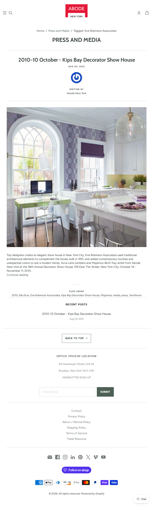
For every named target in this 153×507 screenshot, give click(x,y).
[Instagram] (65, 457)
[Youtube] (103, 457)
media (116, 295)
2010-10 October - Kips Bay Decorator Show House (76, 60)
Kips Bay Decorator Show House (80, 295)
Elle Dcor (24, 295)
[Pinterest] (80, 457)
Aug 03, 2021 (76, 66)
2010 (15, 295)
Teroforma (135, 295)
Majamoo (106, 295)
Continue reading (17, 275)
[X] (88, 457)
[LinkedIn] (73, 457)
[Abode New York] (76, 11)
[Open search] (11, 13)
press (124, 295)
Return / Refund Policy (76, 422)
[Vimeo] (95, 457)
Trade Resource (76, 439)
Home (40, 30)
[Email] (50, 457)
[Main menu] (5, 13)
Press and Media (58, 30)
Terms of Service (76, 433)
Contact (76, 411)
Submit (105, 392)
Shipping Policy (76, 427)
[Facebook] (57, 457)
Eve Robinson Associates (45, 295)
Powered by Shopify (92, 493)
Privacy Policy (76, 416)
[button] (76, 338)
